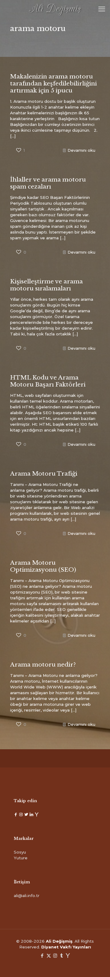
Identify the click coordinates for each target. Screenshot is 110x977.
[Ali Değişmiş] (55, 9)
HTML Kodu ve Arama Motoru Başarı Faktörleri (48, 381)
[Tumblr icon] (61, 955)
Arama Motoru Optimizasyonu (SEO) (43, 566)
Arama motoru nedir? (43, 664)
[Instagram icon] (55, 955)
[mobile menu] (102, 9)
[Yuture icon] (68, 955)
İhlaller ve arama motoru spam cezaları (48, 183)
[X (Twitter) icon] (48, 955)
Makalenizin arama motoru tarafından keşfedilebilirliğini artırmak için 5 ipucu (53, 83)
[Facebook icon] (42, 955)
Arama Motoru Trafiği (43, 473)
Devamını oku (81, 150)
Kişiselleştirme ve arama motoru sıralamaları (46, 285)
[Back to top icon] (97, 964)
